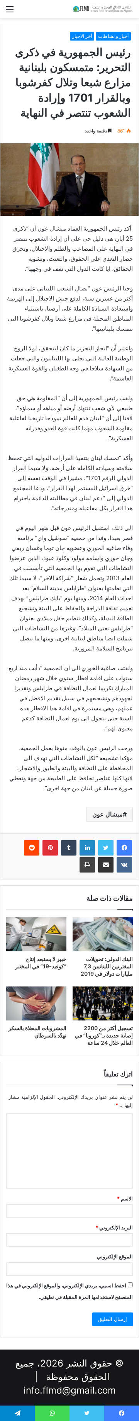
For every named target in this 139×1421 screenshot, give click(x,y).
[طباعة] (87, 865)
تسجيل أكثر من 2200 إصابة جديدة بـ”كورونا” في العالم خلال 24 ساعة (104, 1035)
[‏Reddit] (31, 848)
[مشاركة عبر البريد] (106, 865)
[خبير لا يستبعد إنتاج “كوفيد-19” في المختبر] (36, 934)
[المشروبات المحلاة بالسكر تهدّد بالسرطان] (36, 1003)
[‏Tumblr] (68, 848)
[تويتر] (106, 848)
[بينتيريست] (50, 848)
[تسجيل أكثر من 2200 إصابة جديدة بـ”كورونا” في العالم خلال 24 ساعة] (103, 1003)
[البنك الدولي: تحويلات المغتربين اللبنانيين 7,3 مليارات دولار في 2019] (103, 934)
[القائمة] (10, 11)
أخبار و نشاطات (113, 36)
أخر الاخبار (82, 36)
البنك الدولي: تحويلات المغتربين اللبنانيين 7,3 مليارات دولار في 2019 (107, 966)
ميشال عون (107, 814)
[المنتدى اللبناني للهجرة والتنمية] (102, 9)
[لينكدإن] (87, 848)
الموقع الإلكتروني (115, 1256)
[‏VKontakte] (124, 865)
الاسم (125, 1198)
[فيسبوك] (124, 848)
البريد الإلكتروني (114, 1227)
